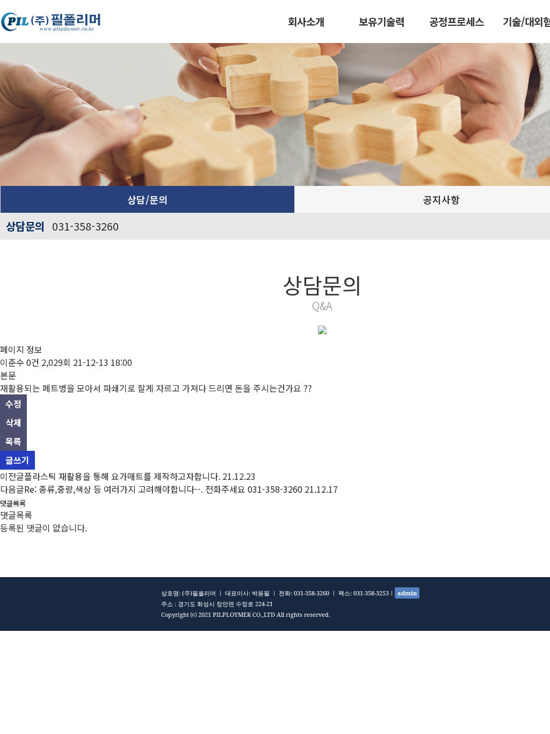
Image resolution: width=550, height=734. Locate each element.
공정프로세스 (456, 21)
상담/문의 (147, 199)
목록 (13, 441)
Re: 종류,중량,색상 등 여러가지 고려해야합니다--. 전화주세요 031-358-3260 (163, 489)
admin (407, 593)
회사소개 (306, 21)
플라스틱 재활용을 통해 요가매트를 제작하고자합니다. (122, 476)
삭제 (13, 422)
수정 (13, 403)
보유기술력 (381, 21)
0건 (32, 362)
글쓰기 (17, 460)
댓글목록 (13, 503)
